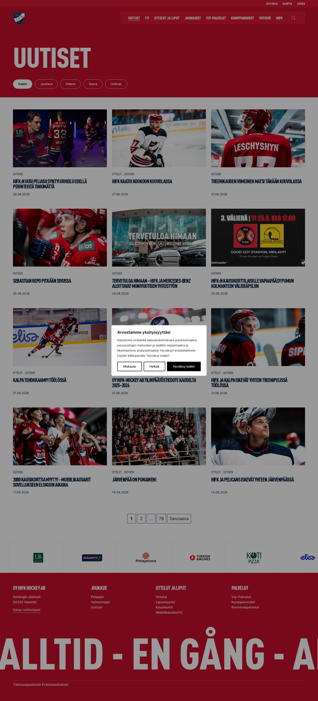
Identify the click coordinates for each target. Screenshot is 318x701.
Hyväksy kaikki (184, 366)
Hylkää (154, 366)
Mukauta (129, 366)
